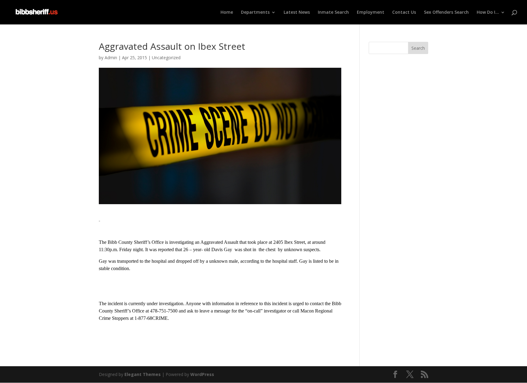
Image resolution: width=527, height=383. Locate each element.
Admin (111, 57)
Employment (370, 12)
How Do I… (488, 12)
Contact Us (404, 12)
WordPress (202, 374)
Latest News (297, 12)
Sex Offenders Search (446, 12)
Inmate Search (333, 12)
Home (226, 12)
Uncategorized (166, 57)
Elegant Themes (142, 374)
